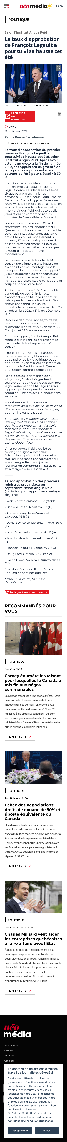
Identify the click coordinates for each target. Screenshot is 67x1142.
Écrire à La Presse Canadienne (29, 143)
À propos (8, 1050)
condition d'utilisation (40, 1120)
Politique (18, 19)
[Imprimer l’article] (59, 114)
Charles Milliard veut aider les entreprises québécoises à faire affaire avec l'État (33, 939)
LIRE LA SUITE (17, 736)
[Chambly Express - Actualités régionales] (33, 6)
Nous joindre (10, 1045)
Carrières (8, 1055)
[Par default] (17, 1030)
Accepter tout (20, 1130)
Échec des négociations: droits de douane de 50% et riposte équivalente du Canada (33, 812)
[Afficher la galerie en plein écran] (58, 68)
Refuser (47, 1130)
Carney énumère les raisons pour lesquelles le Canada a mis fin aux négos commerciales (33, 682)
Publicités (8, 1060)
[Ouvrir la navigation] (7, 6)
